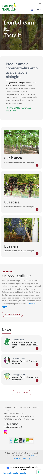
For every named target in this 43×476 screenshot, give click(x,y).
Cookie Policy (24, 459)
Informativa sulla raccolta (14, 473)
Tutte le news (21, 393)
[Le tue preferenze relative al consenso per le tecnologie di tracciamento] (39, 471)
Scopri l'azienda (12, 314)
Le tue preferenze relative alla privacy (24, 468)
